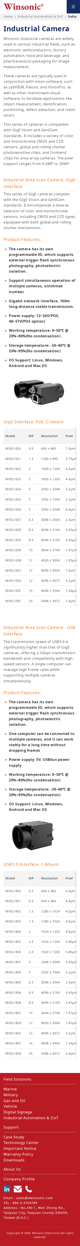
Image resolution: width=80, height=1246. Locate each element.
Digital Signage (18, 1112)
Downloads (14, 1160)
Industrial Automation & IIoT (31, 1117)
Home (8, 16)
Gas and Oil (14, 1100)
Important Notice (20, 1148)
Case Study (14, 1137)
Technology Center (21, 1142)
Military (11, 1094)
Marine (10, 1089)
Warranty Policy (18, 1154)
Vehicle (10, 1106)
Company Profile (19, 1179)
